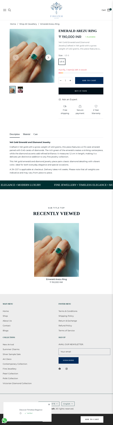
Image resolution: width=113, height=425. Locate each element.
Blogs (5, 330)
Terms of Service (67, 330)
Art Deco (7, 359)
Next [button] (48, 57)
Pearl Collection (10, 373)
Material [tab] (26, 134)
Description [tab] (15, 134)
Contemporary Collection (15, 364)
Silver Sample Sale (12, 354)
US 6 (62, 61)
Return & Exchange (68, 321)
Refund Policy (65, 325)
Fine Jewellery (9, 369)
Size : (64, 55)
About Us (7, 321)
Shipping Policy (66, 316)
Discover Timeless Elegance (30, 410)
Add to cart (92, 419)
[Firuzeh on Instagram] (67, 368)
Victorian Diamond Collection (17, 383)
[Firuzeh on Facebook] (60, 368)
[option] (32, 56)
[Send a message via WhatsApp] (4, 420)
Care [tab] (35, 134)
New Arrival (8, 344)
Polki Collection (10, 378)
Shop (5, 316)
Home (13, 24)
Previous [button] (16, 57)
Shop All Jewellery (28, 24)
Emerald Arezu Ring (56, 279)
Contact (6, 325)
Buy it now (81, 91)
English (66, 404)
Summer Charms (11, 349)
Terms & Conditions (68, 311)
